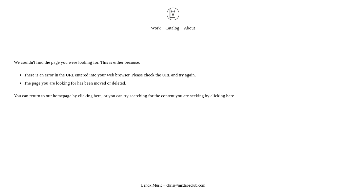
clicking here (90, 95)
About (189, 28)
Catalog (172, 28)
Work (156, 28)
